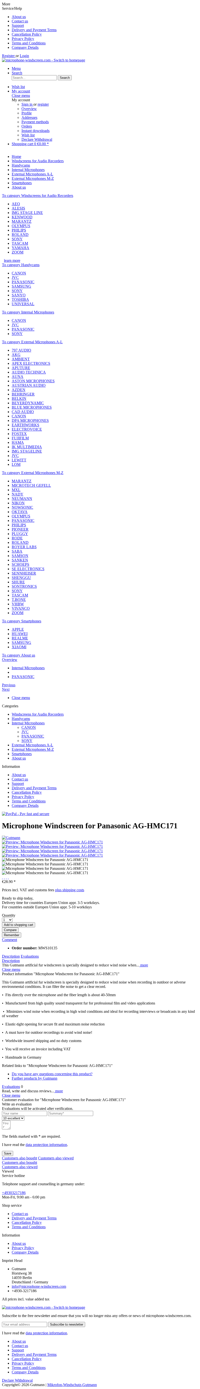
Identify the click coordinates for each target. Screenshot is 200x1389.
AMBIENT (21, 359)
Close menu (21, 95)
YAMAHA (20, 248)
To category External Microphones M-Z (32, 473)
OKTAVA (20, 512)
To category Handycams (21, 265)
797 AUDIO (21, 350)
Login (24, 56)
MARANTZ (21, 221)
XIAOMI (19, 647)
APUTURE (21, 368)
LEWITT (19, 460)
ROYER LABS (24, 547)
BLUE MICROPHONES (32, 407)
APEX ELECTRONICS (31, 363)
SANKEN (20, 560)
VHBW (18, 604)
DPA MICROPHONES (30, 420)
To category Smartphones (21, 621)
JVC (15, 277)
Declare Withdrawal (36, 139)
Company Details (25, 47)
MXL (16, 490)
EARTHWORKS (25, 425)
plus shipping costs (69, 890)
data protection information (46, 1145)
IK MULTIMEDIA (27, 447)
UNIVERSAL (23, 304)
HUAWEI (20, 634)
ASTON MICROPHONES (33, 381)
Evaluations (30, 956)
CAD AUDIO (23, 412)
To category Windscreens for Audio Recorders (37, 195)
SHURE (18, 582)
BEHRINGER (23, 394)
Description (11, 956)
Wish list (28, 135)
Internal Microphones (28, 723)
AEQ (16, 204)
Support (18, 25)
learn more (12, 260)
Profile (26, 113)
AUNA (17, 377)
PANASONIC (23, 282)
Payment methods (35, 122)
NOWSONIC (22, 507)
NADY (17, 494)
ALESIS (18, 208)
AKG (16, 355)
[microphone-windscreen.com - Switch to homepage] (43, 60)
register (43, 104)
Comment (9, 940)
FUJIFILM (20, 438)
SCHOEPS (20, 564)
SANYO (19, 295)
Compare (10, 930)
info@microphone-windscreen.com (39, 1286)
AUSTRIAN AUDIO (29, 385)
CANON (19, 273)
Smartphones (22, 754)
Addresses (29, 117)
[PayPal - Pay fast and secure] (25, 814)
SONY (17, 239)
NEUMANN (22, 499)
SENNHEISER (24, 573)
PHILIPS (19, 230)
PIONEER (20, 529)
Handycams (21, 719)
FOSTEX (19, 434)
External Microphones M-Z (33, 749)
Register (9, 56)
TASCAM (20, 243)
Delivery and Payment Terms (34, 30)
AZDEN (18, 390)
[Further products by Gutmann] (11, 838)
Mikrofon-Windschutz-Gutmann (72, 1385)
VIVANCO (21, 608)
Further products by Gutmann (34, 1078)
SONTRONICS (24, 586)
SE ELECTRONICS (28, 569)
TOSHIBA (20, 299)
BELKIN (19, 398)
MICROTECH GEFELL (31, 485)
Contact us (20, 21)
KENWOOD (22, 217)
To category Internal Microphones (28, 312)
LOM (16, 464)
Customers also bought (19, 1158)
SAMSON (20, 556)
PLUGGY (20, 534)
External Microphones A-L (32, 745)
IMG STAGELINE (27, 451)
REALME (20, 638)
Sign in (27, 104)
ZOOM (17, 252)
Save (7, 1153)
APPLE (18, 629)
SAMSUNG (21, 286)
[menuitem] (105, 17)
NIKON (18, 503)
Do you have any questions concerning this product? (52, 1074)
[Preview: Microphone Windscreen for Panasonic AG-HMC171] (52, 842)
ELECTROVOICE (27, 429)
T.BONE (19, 600)
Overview (29, 109)
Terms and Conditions (29, 43)
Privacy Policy (23, 39)
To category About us (18, 655)
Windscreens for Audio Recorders (38, 714)
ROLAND (20, 235)
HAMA (18, 442)
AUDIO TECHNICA (29, 372)
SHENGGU (21, 578)
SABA (17, 551)
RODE (17, 538)
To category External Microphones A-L (32, 342)
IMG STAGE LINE (27, 213)
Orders (26, 126)
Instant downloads (35, 131)
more (143, 965)
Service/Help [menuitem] (29, 28)
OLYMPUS (21, 226)
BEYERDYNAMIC (28, 403)
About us (19, 17)
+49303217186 (14, 1193)
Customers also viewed (56, 1158)
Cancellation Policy (27, 34)
